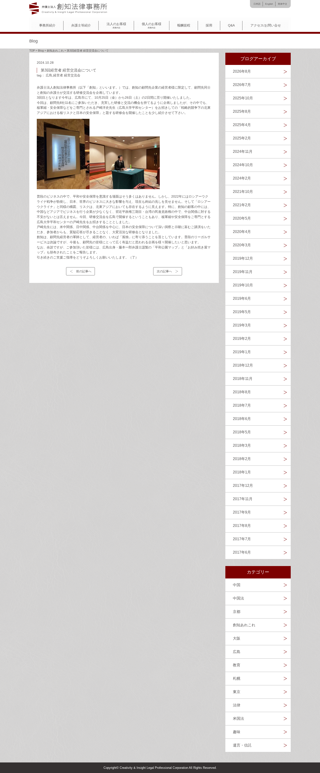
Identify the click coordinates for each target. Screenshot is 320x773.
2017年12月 (243, 486)
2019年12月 (243, 258)
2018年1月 (242, 472)
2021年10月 (243, 192)
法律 (236, 705)
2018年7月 (242, 405)
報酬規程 (183, 25)
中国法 (238, 598)
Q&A (231, 25)
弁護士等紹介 (81, 25)
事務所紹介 (47, 25)
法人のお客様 (116, 25)
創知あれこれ (244, 625)
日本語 (256, 4)
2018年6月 (242, 419)
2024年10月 (243, 165)
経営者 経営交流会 (66, 75)
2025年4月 (242, 125)
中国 (236, 585)
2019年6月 (242, 298)
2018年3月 (242, 445)
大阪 (236, 638)
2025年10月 (243, 98)
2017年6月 (242, 552)
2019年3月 (242, 325)
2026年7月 (242, 85)
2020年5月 (242, 218)
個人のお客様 (151, 25)
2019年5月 (242, 312)
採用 (209, 25)
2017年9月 (242, 512)
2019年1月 (242, 352)
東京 (236, 692)
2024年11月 (243, 152)
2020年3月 (242, 245)
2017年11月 (243, 499)
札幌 (236, 678)
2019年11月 (243, 272)
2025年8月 (242, 111)
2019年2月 (242, 339)
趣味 (236, 732)
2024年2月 (242, 178)
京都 (236, 612)
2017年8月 (242, 526)
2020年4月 (242, 232)
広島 (49, 75)
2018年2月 (242, 459)
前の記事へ (83, 271)
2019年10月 (243, 285)
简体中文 (282, 4)
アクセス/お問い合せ (265, 25)
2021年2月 (242, 205)
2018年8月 (242, 392)
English (269, 4)
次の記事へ (164, 271)
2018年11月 (243, 379)
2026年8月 (242, 71)
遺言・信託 (242, 745)
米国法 (238, 718)
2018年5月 (242, 432)
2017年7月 (242, 539)
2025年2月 (242, 138)
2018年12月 (243, 365)
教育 (236, 665)
